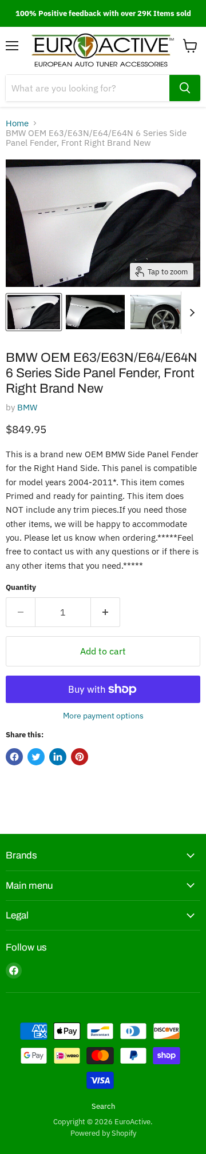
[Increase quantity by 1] (105, 612)
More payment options (103, 715)
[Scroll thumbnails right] (190, 313)
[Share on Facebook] (14, 756)
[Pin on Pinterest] (79, 756)
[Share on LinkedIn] (57, 756)
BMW (27, 407)
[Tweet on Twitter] (36, 756)
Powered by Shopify (103, 1133)
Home (17, 123)
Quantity (21, 587)
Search (103, 1106)
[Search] (184, 88)
